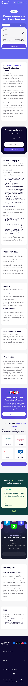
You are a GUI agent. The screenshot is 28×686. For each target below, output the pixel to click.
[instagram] (22, 644)
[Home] (5, 2)
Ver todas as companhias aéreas (13, 464)
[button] (14, 2)
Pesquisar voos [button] (14, 46)
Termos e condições (14, 668)
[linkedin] (25, 644)
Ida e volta (5, 25)
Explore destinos (13, 414)
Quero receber (14, 149)
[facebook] (14, 644)
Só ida (14, 25)
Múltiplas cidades (22, 25)
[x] (17, 644)
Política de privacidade (6, 668)
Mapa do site (22, 668)
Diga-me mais (13, 554)
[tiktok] (20, 644)
